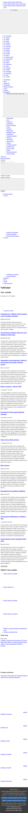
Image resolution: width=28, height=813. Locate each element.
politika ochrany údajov (16, 806)
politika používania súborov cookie (13, 808)
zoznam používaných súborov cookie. (14, 810)
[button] (15, 213)
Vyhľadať (3, 160)
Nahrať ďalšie (4, 566)
